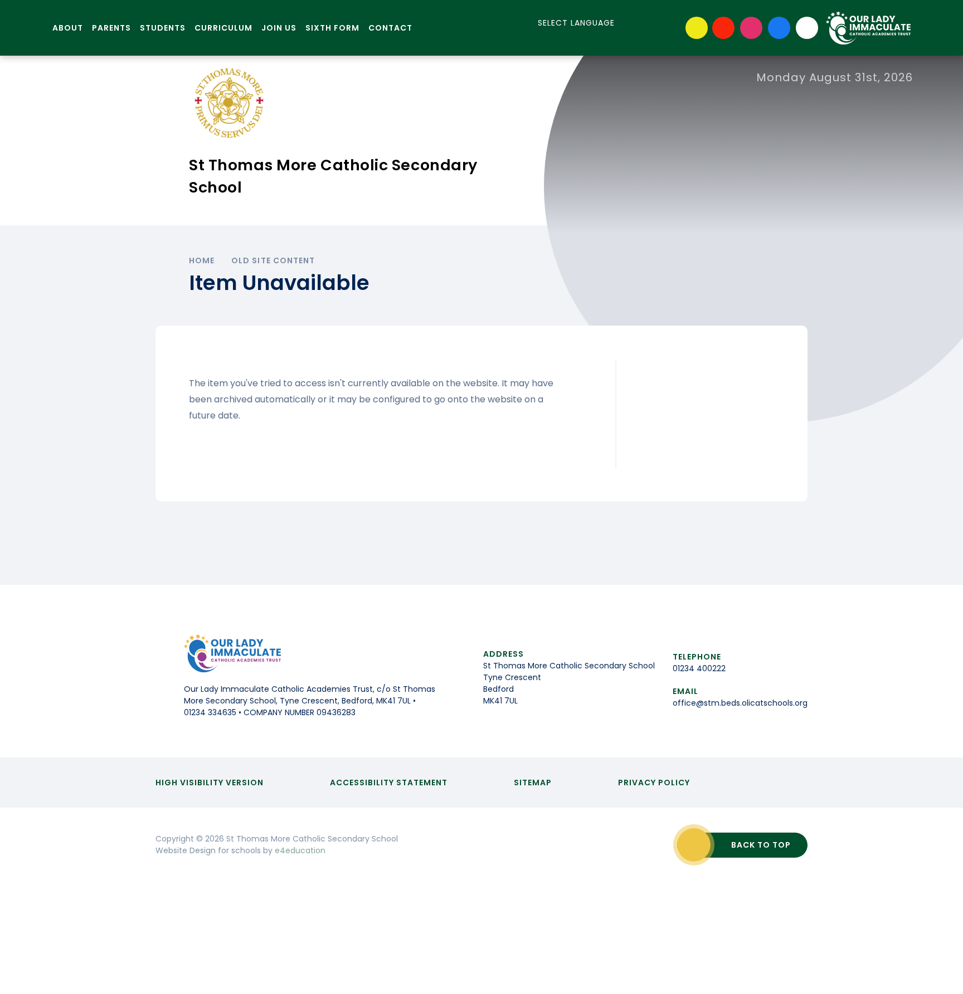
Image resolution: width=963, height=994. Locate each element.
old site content (273, 260)
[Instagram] (751, 28)
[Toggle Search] (807, 28)
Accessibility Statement (389, 782)
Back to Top (761, 844)
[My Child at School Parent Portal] (723, 28)
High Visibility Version (209, 782)
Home (202, 260)
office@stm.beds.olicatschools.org (740, 702)
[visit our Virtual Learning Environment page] (696, 28)
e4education (300, 850)
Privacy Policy (654, 782)
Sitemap (533, 782)
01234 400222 (699, 668)
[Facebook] (779, 28)
